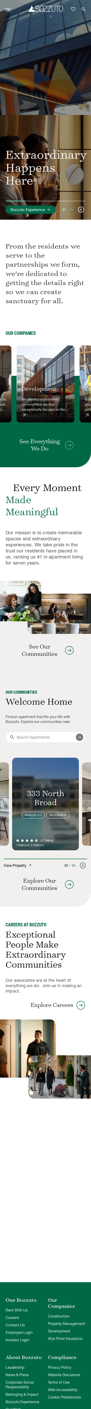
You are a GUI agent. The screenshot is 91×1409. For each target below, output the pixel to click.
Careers (12, 1317)
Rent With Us (17, 1310)
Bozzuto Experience (22, 1401)
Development (59, 1331)
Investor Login (17, 1340)
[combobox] (45, 737)
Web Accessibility (62, 1389)
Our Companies (61, 1303)
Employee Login (19, 1332)
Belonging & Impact (22, 1394)
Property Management (66, 1323)
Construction (59, 1316)
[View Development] (45, 384)
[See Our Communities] (20, 601)
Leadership (15, 1367)
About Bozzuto (24, 1357)
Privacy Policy (59, 1367)
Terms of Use (59, 1382)
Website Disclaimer (64, 1374)
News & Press (17, 1374)
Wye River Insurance (65, 1338)
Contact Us (15, 1325)
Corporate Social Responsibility (20, 1384)
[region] (45, 384)
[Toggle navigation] (7, 9)
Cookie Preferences (64, 1397)
